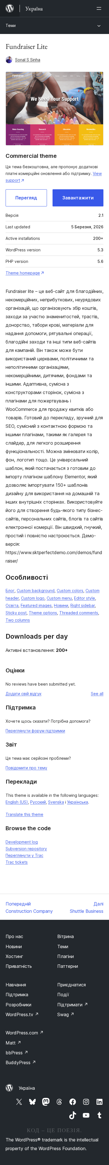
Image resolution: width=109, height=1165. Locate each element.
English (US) (17, 802)
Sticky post (16, 612)
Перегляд (26, 198)
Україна (27, 1088)
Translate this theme (24, 814)
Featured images (36, 605)
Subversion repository (26, 848)
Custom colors (70, 590)
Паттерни (67, 966)
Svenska (56, 802)
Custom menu (59, 598)
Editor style (84, 598)
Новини (61, 605)
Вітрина (65, 936)
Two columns (18, 620)
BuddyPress (21, 1062)
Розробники (18, 1004)
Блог (10, 590)
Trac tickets (17, 862)
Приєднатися (71, 984)
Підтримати (72, 1004)
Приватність (19, 966)
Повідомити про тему (26, 767)
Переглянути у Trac (24, 855)
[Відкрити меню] (100, 8)
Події (63, 994)
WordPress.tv (22, 1014)
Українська (77, 802)
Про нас (14, 936)
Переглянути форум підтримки (35, 730)
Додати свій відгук (23, 693)
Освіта (12, 605)
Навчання (16, 984)
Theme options (43, 612)
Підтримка (17, 994)
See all (97, 693)
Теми (11, 25)
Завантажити (78, 198)
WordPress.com (25, 1033)
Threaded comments (78, 612)
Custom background (35, 590)
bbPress (17, 1052)
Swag (65, 1014)
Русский (38, 802)
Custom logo (32, 598)
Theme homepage (23, 272)
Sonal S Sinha (27, 59)
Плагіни (65, 956)
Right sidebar (82, 605)
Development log (22, 841)
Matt (13, 1043)
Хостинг (14, 956)
